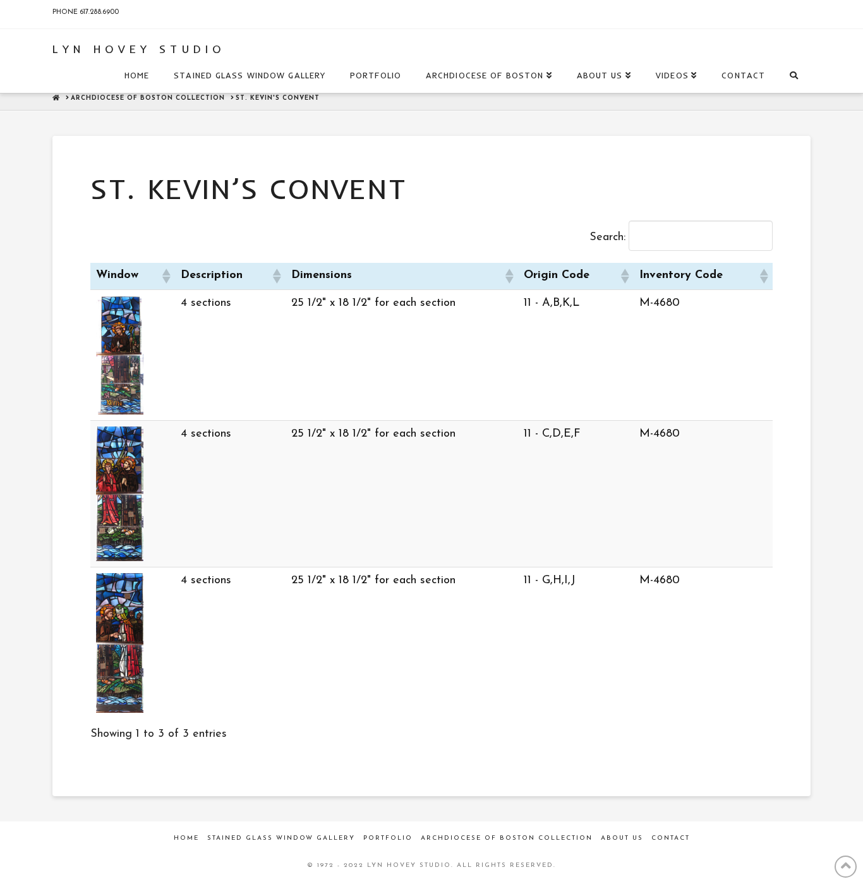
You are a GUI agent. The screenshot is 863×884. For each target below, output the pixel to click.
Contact (670, 838)
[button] (165, 276)
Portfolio (388, 838)
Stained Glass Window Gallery (281, 838)
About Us (622, 838)
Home (186, 838)
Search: (607, 237)
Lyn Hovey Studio (139, 49)
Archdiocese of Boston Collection (507, 838)
